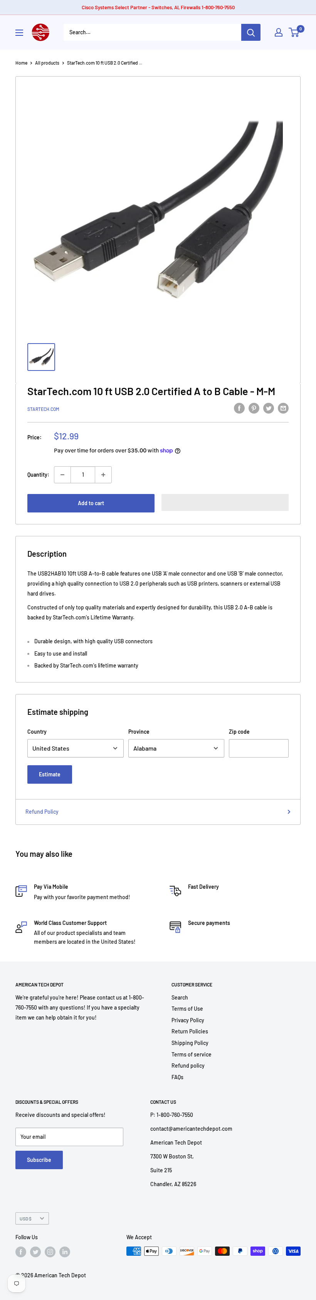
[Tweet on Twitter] (268, 407)
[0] (294, 32)
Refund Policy (42, 811)
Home (21, 62)
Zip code (239, 731)
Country (37, 731)
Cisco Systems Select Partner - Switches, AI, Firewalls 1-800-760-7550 (158, 7)
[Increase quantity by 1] (103, 475)
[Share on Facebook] (239, 407)
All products (47, 62)
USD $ (26, 1218)
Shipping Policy (189, 1043)
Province (139, 731)
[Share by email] (283, 407)
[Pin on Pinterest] (254, 407)
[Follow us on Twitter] (35, 1252)
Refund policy (188, 1065)
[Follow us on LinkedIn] (64, 1252)
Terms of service (191, 1054)
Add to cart (91, 503)
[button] (225, 502)
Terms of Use (187, 1008)
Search (179, 997)
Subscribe (39, 1159)
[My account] (278, 32)
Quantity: (38, 474)
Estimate (50, 774)
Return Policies (189, 1031)
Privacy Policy (187, 1020)
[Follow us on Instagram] (50, 1252)
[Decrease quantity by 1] (62, 475)
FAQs (177, 1077)
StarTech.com (43, 409)
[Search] (251, 32)
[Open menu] (19, 33)
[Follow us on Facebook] (20, 1252)
